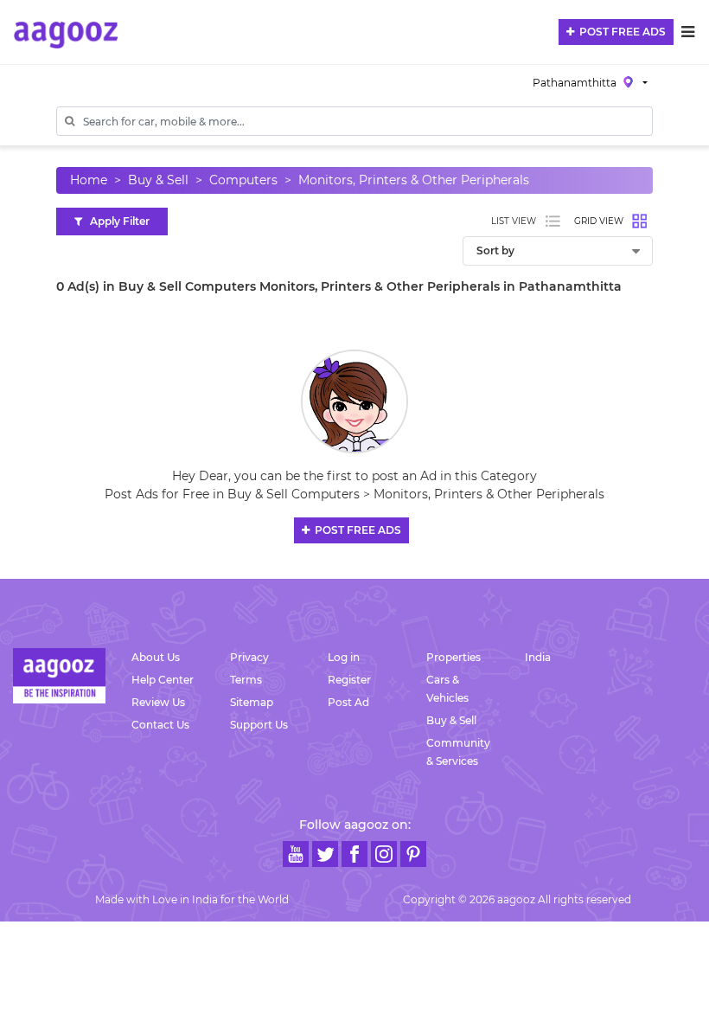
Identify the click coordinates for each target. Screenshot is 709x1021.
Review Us (158, 702)
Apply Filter (116, 221)
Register (349, 679)
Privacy (249, 657)
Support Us (259, 724)
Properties (453, 657)
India (538, 657)
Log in (344, 657)
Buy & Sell (158, 180)
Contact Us (160, 724)
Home (88, 180)
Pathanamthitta (576, 82)
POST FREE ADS (620, 31)
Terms (246, 679)
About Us (155, 657)
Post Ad (348, 702)
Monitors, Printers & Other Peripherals (413, 180)
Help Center (162, 679)
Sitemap (251, 702)
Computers (243, 180)
